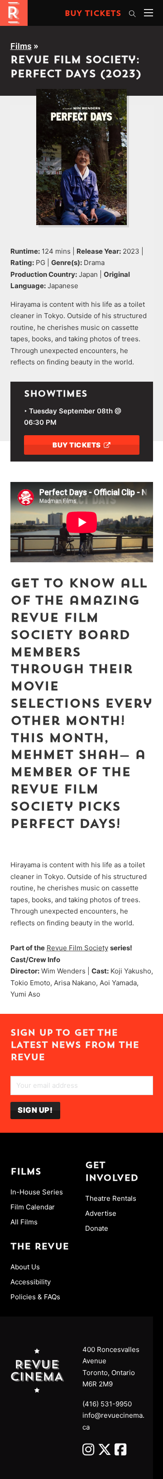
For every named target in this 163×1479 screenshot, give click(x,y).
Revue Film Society (77, 947)
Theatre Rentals (110, 1198)
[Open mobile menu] (148, 12)
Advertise (100, 1213)
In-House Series (36, 1192)
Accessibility (30, 1282)
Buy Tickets (93, 14)
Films (21, 46)
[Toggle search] (132, 14)
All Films (24, 1222)
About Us (25, 1267)
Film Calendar (32, 1207)
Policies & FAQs (35, 1296)
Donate (96, 1228)
